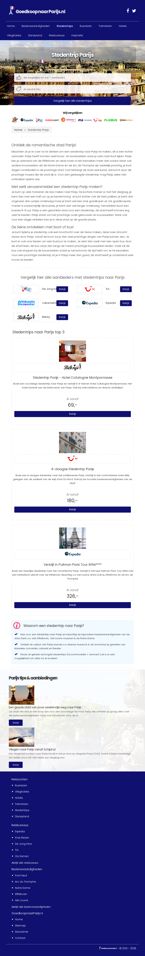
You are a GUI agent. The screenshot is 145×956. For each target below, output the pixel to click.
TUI (16, 850)
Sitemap (20, 925)
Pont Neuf (21, 875)
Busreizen (21, 785)
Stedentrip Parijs (94, 62)
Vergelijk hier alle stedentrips (72, 101)
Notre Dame (22, 888)
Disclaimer (21, 932)
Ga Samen (22, 856)
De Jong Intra (23, 844)
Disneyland (22, 816)
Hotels (19, 798)
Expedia (20, 831)
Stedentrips (22, 810)
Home (18, 130)
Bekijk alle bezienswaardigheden (31, 907)
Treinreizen (21, 804)
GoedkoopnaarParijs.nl (64, 62)
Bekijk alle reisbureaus (24, 863)
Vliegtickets (22, 791)
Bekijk (16, 722)
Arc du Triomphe (25, 881)
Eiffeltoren (21, 894)
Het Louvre (21, 900)
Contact (20, 938)
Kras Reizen (22, 837)
